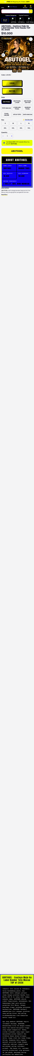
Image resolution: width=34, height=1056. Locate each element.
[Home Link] (12, 6)
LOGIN (12, 83)
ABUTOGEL (17, 151)
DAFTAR (12, 91)
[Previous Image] (3, 55)
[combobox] (15, 11)
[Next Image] (30, 55)
